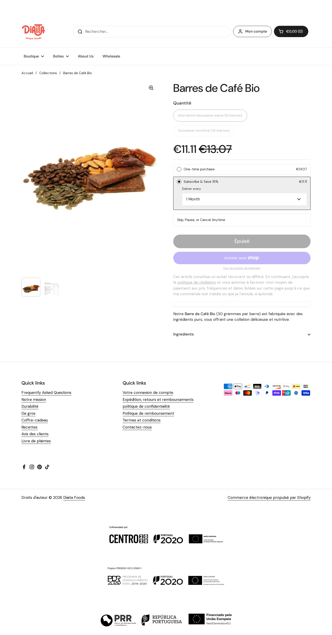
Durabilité (29, 406)
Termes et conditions (142, 420)
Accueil (27, 73)
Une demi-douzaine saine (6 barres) (210, 115)
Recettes (29, 427)
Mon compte (256, 31)
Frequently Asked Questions (46, 392)
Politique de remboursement (148, 413)
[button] (291, 31)
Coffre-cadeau (34, 420)
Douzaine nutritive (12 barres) (204, 130)
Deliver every (191, 189)
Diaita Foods (74, 497)
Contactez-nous (137, 427)
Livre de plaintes (36, 440)
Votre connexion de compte (148, 392)
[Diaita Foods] (33, 32)
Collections (48, 73)
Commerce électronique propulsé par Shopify (269, 497)
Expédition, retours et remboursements (158, 399)
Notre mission (33, 399)
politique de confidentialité (146, 406)
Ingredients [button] (183, 334)
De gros (28, 413)
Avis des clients (35, 433)
